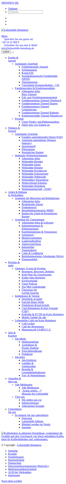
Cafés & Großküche (32, 253)
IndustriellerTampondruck (29, 249)
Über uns (20, 396)
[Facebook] (9, 18)
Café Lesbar (28, 323)
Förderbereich (29, 207)
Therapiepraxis (30, 82)
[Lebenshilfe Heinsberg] (14, 30)
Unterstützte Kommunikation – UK (40, 85)
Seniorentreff (29, 146)
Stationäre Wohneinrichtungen (31, 155)
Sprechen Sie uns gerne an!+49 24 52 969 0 (17, 41)
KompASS (28, 72)
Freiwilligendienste (32, 351)
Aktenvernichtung (31, 244)
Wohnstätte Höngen (32, 167)
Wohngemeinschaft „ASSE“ (37, 189)
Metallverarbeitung (32, 237)
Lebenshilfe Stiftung (32, 421)
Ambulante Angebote (26, 63)
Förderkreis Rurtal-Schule (35, 305)
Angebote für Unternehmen (29, 219)
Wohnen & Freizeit (14, 129)
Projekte (19, 118)
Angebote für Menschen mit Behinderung (37, 198)
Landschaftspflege (31, 241)
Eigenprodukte (29, 259)
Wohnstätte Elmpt (31, 164)
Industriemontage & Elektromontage (32, 227)
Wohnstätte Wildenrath (34, 176)
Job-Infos (20, 357)
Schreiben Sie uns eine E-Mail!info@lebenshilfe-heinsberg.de (19, 47)
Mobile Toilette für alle (34, 317)
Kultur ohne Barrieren (33, 277)
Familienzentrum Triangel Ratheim (40, 112)
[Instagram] (9, 21)
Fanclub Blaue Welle (33, 302)
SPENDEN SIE (10, 2)
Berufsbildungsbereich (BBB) (38, 210)
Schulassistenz (29, 69)
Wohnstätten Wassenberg (35, 179)
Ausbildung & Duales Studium (30, 346)
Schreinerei (28, 234)
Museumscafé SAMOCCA (36, 329)
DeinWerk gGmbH (32, 299)
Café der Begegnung (33, 326)
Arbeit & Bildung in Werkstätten (17, 194)
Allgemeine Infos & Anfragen (37, 222)
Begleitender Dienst (32, 204)
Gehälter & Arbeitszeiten (29, 365)
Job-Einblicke (29, 360)
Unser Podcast (29, 283)
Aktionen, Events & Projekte (30, 268)
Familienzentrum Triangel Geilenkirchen (35, 108)
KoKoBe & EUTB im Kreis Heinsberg (43, 314)
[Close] (12, 52)
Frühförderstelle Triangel (35, 66)
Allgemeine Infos (31, 158)
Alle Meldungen (23, 384)
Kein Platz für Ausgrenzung (36, 274)
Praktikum (27, 354)
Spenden (26, 427)
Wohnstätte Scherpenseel (35, 173)
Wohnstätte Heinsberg (33, 186)
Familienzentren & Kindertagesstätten (35, 88)
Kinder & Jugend (13, 59)
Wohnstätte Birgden (32, 161)
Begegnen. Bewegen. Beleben (38, 271)
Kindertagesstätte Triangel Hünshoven (42, 115)
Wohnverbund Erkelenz (34, 182)
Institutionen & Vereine (27, 296)
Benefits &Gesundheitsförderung (33, 371)
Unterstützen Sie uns (15, 411)
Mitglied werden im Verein (36, 424)
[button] (12, 8)
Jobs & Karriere (12, 334)
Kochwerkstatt (29, 280)
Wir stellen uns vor (32, 399)
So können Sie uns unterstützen (31, 415)
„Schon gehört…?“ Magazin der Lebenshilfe (35, 392)
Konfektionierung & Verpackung (39, 231)
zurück (6, 51)
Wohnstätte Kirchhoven (34, 170)
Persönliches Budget (32, 152)
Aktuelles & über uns (14, 380)
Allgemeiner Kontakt (33, 406)
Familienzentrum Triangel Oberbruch (41, 100)
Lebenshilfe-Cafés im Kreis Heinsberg (35, 320)
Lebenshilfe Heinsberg (29, 445)
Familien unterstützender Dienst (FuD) (42, 137)
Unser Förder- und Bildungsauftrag (40, 121)
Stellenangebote (30, 341)
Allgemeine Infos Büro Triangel (31, 93)
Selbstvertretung (30, 402)
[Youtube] (9, 24)
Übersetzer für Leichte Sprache (30, 291)
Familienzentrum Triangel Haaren (40, 103)
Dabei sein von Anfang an (36, 124)
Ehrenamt (27, 418)
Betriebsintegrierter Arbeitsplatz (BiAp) (43, 256)
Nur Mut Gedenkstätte (34, 286)
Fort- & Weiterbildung (33, 375)
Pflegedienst (28, 149)
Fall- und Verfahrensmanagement (39, 97)
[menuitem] (36, 450)
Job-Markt (20, 338)
